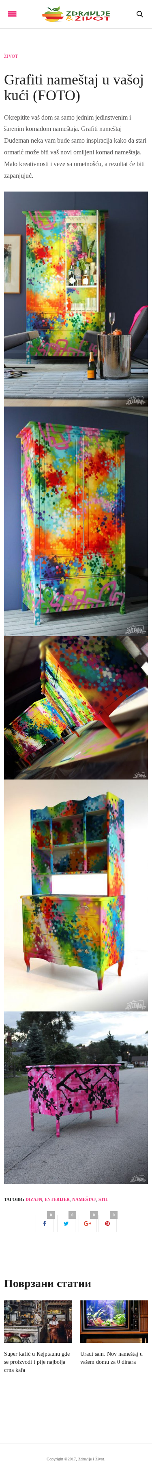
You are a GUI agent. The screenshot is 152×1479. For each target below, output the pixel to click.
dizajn (34, 1199)
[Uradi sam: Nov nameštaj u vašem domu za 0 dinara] (114, 1321)
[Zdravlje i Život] (76, 14)
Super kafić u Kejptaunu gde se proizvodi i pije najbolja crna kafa (37, 1362)
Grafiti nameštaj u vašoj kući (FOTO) (74, 88)
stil (103, 1199)
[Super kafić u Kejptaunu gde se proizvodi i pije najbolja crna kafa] (38, 1321)
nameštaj (84, 1199)
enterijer (57, 1199)
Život (11, 56)
